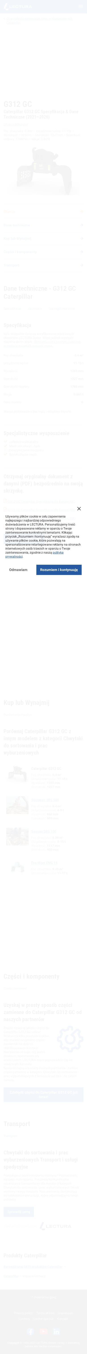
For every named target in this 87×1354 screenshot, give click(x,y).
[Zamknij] (79, 508)
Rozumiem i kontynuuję (59, 570)
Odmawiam (18, 570)
